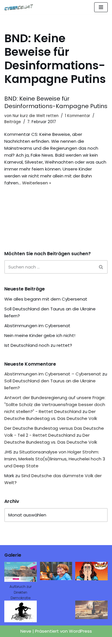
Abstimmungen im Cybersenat (37, 326)
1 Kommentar (77, 115)
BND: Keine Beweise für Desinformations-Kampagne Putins (55, 102)
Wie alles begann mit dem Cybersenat (45, 299)
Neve (25, 631)
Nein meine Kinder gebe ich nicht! (39, 335)
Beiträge (12, 122)
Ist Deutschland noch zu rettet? (38, 345)
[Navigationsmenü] (101, 7)
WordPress (80, 631)
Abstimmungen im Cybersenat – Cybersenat (52, 374)
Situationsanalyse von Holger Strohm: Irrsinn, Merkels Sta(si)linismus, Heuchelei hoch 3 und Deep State (54, 459)
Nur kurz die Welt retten (36, 115)
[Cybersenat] (20, 7)
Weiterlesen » (36, 183)
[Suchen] (101, 267)
